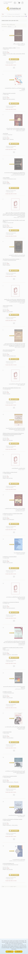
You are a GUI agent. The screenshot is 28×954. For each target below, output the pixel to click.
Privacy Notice (19, 947)
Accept (9, 951)
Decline (18, 951)
